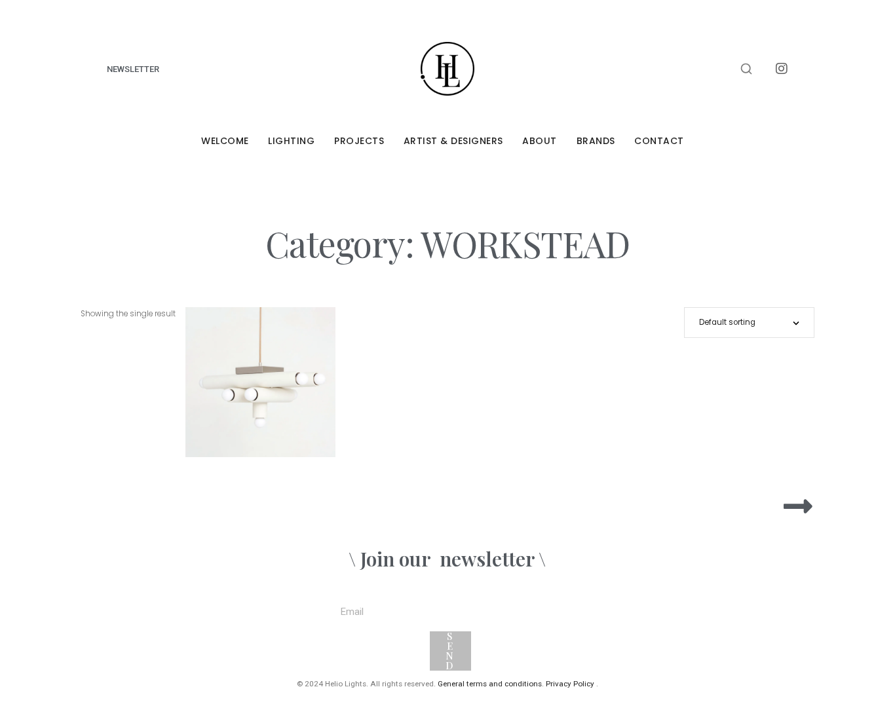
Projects (359, 140)
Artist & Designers (453, 140)
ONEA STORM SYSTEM (770, 625)
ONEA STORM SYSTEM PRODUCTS (757, 655)
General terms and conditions (490, 683)
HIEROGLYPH (260, 386)
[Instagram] (782, 69)
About (539, 140)
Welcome (225, 140)
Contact (659, 140)
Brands (596, 140)
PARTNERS (783, 594)
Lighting (291, 140)
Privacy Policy (570, 683)
